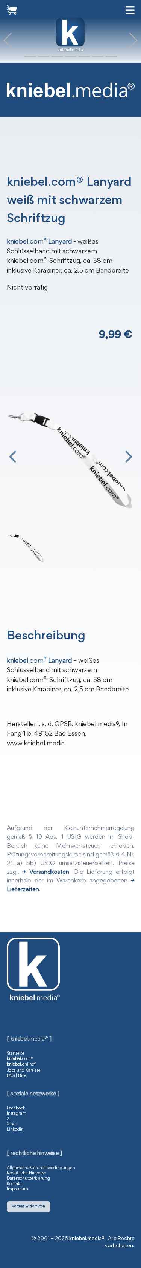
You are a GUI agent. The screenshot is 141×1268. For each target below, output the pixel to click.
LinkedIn (15, 1129)
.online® (21, 1064)
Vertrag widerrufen (28, 1206)
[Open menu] (130, 10)
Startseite (15, 1053)
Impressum (17, 1189)
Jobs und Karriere (24, 1070)
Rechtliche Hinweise (26, 1173)
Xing (11, 1124)
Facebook (16, 1108)
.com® (20, 1059)
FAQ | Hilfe (17, 1076)
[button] (7, 40)
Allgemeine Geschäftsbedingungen (41, 1168)
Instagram (16, 1113)
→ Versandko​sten (45, 872)
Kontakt (14, 1184)
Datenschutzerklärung (28, 1178)
